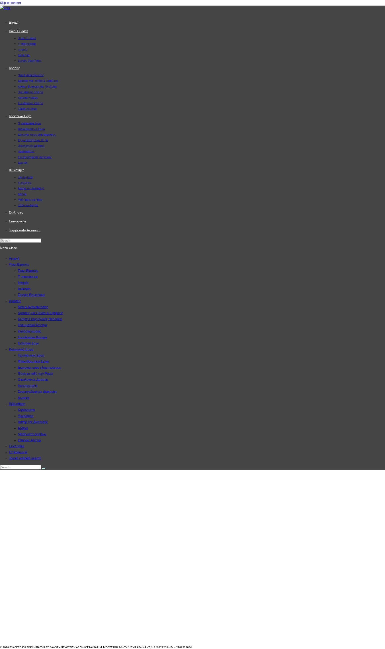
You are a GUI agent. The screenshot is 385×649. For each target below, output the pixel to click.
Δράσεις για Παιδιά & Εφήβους (40, 313)
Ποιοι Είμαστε (19, 264)
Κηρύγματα (26, 410)
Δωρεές (23, 398)
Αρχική (14, 258)
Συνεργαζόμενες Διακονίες (37, 391)
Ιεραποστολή (27, 385)
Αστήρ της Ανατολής (33, 422)
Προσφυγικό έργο (31, 355)
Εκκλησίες (16, 446)
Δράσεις (15, 301)
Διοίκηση (24, 289)
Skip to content (10, 2)
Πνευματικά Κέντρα (32, 325)
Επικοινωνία (18, 452)
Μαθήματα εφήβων (32, 434)
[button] (192, 635)
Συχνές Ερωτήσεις (31, 295)
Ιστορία (23, 283)
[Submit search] (43, 468)
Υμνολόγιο (25, 416)
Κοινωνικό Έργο (21, 349)
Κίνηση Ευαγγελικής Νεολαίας (40, 319)
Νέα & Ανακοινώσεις (33, 307)
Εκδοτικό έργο (28, 343)
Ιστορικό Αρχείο (29, 440)
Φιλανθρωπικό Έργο (33, 361)
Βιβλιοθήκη (17, 404)
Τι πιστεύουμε (28, 277)
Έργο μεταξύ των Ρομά (35, 373)
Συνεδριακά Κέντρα (32, 337)
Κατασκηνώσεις (29, 331)
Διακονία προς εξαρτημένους (39, 367)
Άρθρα (23, 428)
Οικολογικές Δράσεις (33, 379)
